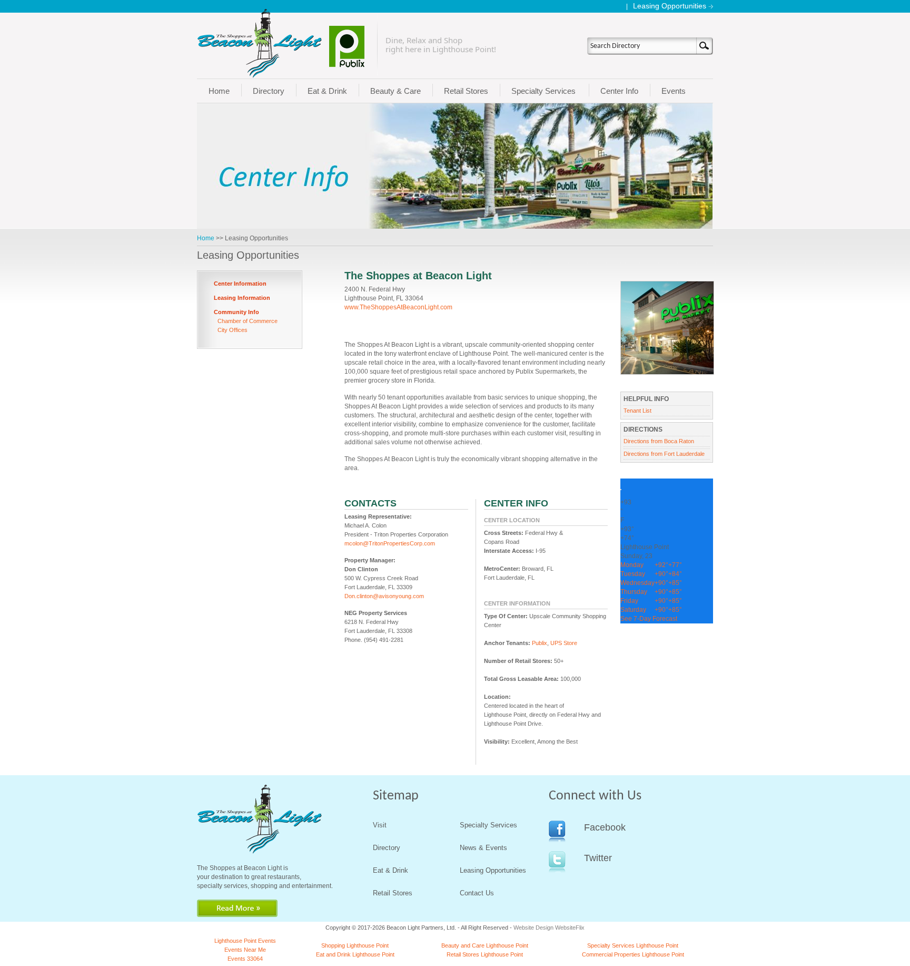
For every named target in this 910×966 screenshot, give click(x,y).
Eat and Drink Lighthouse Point (355, 954)
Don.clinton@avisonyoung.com (384, 596)
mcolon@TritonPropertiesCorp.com (389, 543)
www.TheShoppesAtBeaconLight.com (398, 307)
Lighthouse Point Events (245, 941)
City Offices (232, 330)
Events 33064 (245, 958)
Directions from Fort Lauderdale (665, 454)
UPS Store (563, 643)
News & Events (483, 848)
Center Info (619, 90)
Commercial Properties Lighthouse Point (633, 954)
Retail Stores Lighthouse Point (485, 954)
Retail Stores (466, 90)
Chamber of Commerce (247, 321)
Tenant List (637, 410)
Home (219, 90)
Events (673, 90)
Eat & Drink (327, 90)
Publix (539, 643)
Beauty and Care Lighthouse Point (484, 945)
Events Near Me (245, 950)
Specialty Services (543, 90)
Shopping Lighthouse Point (355, 945)
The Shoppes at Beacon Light (418, 275)
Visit (380, 825)
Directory (268, 90)
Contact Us (477, 893)
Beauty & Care (395, 90)
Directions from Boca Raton (659, 441)
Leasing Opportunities (669, 6)
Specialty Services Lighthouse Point (632, 945)
